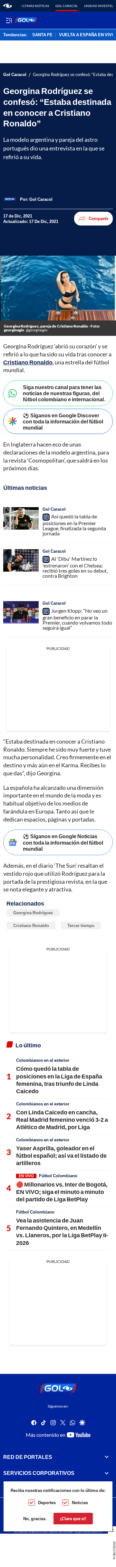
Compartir (99, 218)
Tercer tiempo (80, 925)
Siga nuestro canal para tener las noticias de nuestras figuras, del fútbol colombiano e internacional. (64, 393)
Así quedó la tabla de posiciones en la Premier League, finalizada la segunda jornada (74, 524)
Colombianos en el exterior (42, 1060)
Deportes (47, 1502)
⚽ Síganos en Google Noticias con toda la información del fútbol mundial (63, 842)
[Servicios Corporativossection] (107, 1473)
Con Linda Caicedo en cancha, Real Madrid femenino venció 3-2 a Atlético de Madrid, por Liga (62, 1120)
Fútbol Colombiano (58, 1175)
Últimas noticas (35, 5)
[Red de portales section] (107, 1457)
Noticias (80, 1502)
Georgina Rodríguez (33, 912)
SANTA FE (42, 35)
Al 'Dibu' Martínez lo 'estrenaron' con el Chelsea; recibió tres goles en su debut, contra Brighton (75, 567)
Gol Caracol (66, 5)
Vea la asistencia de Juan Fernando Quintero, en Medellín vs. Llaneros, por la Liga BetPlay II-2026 (62, 1231)
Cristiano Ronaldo (28, 362)
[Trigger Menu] (9, 20)
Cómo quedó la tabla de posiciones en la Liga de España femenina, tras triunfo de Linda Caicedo (59, 1079)
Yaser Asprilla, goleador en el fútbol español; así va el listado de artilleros (61, 1156)
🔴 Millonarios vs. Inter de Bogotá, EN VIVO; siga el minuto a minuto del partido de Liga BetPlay (62, 1192)
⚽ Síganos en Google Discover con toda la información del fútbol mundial (63, 421)
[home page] (7, 5)
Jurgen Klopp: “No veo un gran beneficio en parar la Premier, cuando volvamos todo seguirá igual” (77, 619)
